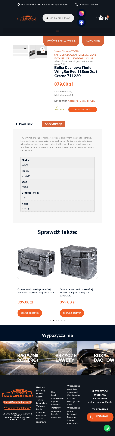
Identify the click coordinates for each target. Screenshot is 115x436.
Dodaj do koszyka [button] (30, 313)
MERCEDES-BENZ (86, 54)
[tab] (24, 124)
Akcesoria (73, 100)
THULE (91, 100)
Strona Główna (62, 51)
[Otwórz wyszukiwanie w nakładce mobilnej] (58, 17)
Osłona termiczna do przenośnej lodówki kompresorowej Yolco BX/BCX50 (76, 292)
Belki (82, 100)
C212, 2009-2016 (75, 58)
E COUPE (59, 58)
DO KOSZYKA (82, 109)
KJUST (89, 58)
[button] (57, 30)
